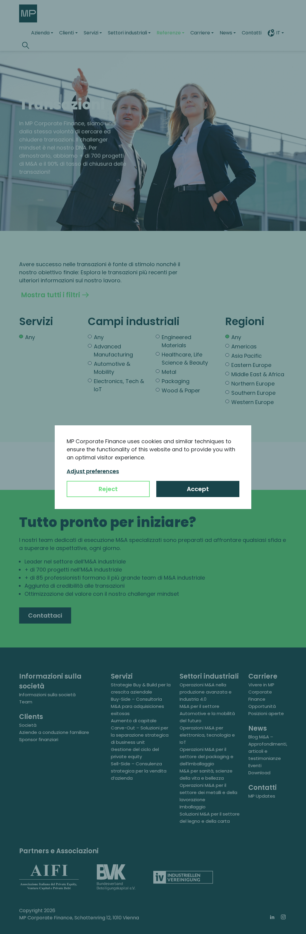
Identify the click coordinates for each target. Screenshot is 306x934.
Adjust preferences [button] (93, 471)
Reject (108, 489)
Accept (198, 489)
